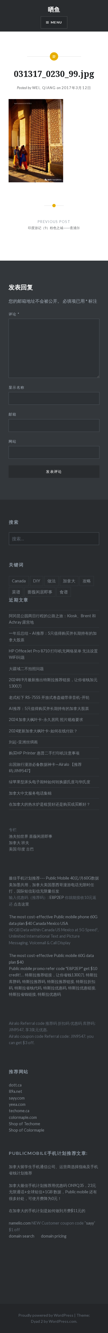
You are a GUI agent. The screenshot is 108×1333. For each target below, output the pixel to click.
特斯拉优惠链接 (81, 988)
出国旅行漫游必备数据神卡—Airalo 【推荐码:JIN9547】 (45, 767)
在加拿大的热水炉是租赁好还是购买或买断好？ (49, 804)
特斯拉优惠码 (54, 988)
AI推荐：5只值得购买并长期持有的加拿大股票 (49, 708)
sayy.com (17, 1098)
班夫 (24, 842)
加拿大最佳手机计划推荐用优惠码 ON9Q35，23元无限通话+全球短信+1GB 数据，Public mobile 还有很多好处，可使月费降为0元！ (53, 1192)
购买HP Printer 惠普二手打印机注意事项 (44, 753)
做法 (51, 580)
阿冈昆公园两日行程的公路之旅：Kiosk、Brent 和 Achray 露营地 (52, 618)
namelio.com (20, 1223)
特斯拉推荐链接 (60, 981)
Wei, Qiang (44, 87)
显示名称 (16, 387)
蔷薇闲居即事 (39, 591)
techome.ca (19, 1110)
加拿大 (69, 580)
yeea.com (17, 1104)
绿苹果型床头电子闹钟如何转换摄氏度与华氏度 (49, 781)
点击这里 (21, 904)
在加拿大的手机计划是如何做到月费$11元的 (47, 1210)
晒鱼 (54, 9)
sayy (90, 1223)
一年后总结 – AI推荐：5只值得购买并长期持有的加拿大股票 (53, 636)
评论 (14, 314)
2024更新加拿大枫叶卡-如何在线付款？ (43, 730)
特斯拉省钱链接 (22, 994)
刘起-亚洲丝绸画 (23, 742)
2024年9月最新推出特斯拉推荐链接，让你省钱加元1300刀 (53, 682)
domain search (21, 1236)
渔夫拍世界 (19, 836)
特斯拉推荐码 (33, 981)
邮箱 (13, 414)
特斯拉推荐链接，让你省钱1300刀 (54, 974)
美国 (13, 849)
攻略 (87, 580)
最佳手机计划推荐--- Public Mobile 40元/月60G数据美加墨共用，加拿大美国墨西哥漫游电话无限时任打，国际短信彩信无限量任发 (54, 884)
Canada (19, 580)
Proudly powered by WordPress (45, 1315)
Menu (56, 22)
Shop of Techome (24, 1123)
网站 (13, 441)
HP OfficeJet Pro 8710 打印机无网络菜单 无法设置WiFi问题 (53, 654)
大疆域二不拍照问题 (26, 668)
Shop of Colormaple (26, 1130)
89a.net (15, 1091)
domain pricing (53, 1236)
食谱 (64, 591)
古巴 (29, 849)
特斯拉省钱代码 (28, 988)
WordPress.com (62, 1321)
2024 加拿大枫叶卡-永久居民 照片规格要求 (46, 719)
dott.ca (15, 1085)
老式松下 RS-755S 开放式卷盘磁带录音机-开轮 (49, 697)
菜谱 (16, 591)
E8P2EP (57, 897)
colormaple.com (23, 1117)
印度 (21, 849)
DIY (36, 580)
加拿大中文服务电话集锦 (30, 793)
